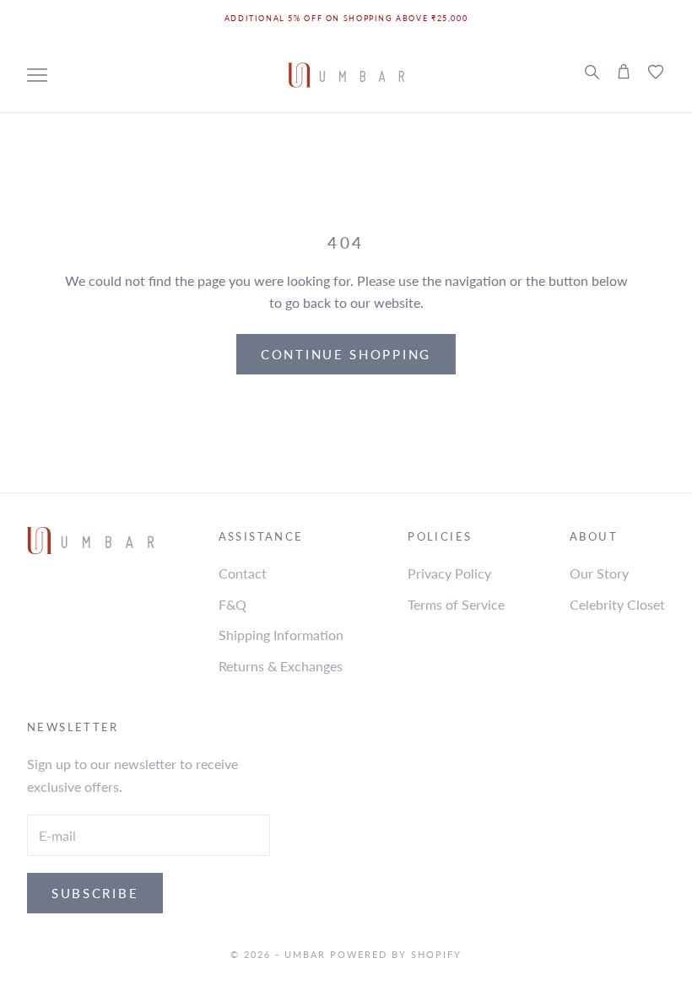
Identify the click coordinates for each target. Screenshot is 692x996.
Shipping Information (281, 635)
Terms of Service (456, 604)
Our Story (599, 573)
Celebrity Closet (617, 604)
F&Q (232, 604)
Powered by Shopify (396, 954)
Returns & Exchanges (281, 666)
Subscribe (94, 893)
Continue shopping (346, 354)
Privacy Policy (449, 573)
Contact (243, 573)
